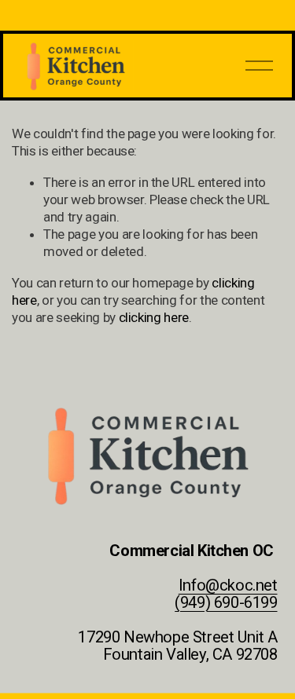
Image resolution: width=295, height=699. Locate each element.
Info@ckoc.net (228, 586)
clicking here (154, 317)
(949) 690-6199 (226, 603)
